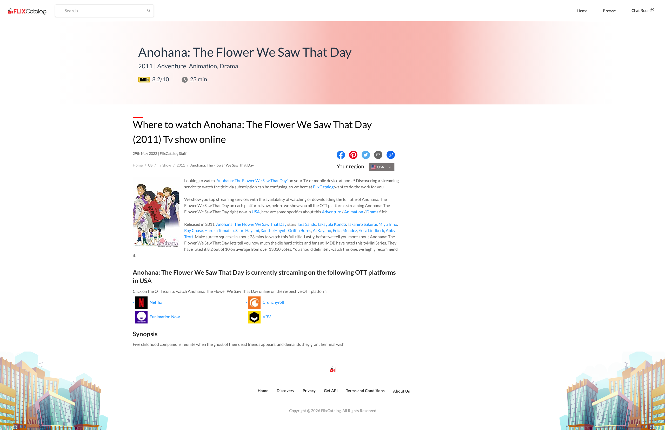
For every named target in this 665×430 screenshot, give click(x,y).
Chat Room (640, 10)
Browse (609, 10)
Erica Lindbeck (371, 230)
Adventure (331, 211)
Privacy (309, 390)
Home (582, 10)
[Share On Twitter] (366, 155)
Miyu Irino (387, 224)
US (150, 165)
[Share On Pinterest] (353, 155)
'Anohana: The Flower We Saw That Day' (252, 180)
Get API (331, 390)
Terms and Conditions (365, 390)
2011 (181, 165)
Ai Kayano (322, 230)
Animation (353, 211)
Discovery (285, 390)
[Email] (378, 155)
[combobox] (382, 167)
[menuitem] (582, 10)
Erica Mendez (345, 230)
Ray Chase (193, 230)
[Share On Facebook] (341, 155)
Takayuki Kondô (331, 224)
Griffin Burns (299, 230)
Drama (372, 211)
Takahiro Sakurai (362, 224)
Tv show (164, 165)
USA (256, 211)
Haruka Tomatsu (219, 230)
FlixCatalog (323, 186)
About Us (401, 391)
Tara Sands (306, 224)
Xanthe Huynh (274, 230)
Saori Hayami (247, 230)
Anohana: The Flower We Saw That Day (251, 224)
